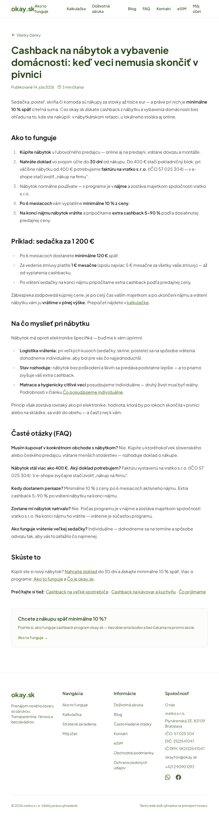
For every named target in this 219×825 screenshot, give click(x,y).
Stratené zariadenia (79, 723)
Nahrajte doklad (81, 571)
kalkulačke (138, 302)
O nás (170, 704)
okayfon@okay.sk (181, 757)
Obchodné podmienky (134, 752)
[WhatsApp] (168, 777)
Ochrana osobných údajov (130, 765)
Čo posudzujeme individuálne (93, 392)
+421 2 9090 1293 (179, 766)
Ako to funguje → (33, 637)
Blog (132, 8)
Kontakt (164, 8)
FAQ (146, 8)
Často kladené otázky (133, 723)
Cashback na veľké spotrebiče (77, 591)
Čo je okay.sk (80, 579)
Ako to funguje (41, 8)
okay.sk (23, 9)
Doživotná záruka (101, 8)
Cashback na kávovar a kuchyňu (143, 591)
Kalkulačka (76, 8)
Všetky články (29, 35)
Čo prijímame (192, 591)
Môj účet (197, 8)
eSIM (181, 8)
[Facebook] (178, 777)
